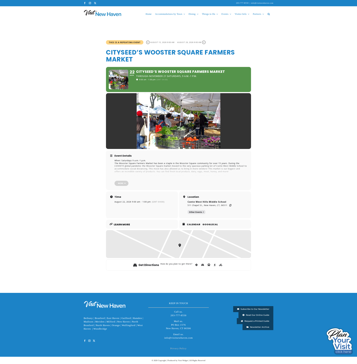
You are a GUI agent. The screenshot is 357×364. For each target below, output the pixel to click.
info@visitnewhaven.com (262, 3)
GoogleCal (210, 224)
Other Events (195, 212)
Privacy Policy (178, 348)
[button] (269, 14)
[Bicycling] (221, 265)
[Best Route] (196, 265)
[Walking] (215, 265)
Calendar (193, 224)
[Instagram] (89, 341)
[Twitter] (94, 341)
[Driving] (202, 265)
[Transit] (209, 265)
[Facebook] (85, 341)
